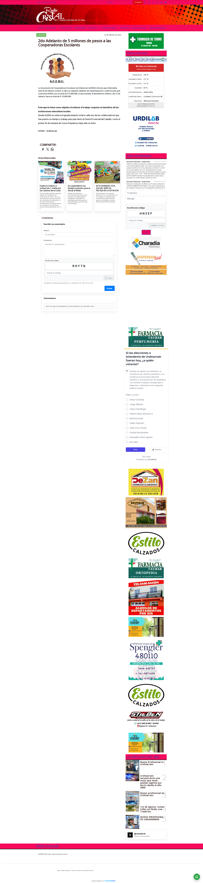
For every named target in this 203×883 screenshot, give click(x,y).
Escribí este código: (52, 260)
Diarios (93, 28)
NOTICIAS (51, 28)
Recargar (108, 278)
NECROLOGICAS (157, 28)
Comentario (48, 240)
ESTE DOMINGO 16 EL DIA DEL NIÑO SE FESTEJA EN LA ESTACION (107, 188)
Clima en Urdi (109, 28)
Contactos (66, 28)
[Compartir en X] (47, 149)
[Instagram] (157, 2)
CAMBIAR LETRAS (157, 225)
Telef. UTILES (139, 28)
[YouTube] (166, 2)
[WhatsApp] (145, 2)
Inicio (41, 28)
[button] (131, 2)
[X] (149, 2)
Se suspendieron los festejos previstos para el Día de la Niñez (79, 188)
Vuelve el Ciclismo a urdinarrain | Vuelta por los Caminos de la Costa (50, 188)
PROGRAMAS (80, 28)
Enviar (109, 288)
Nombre (46, 230)
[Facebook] (153, 2)
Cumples (125, 28)
